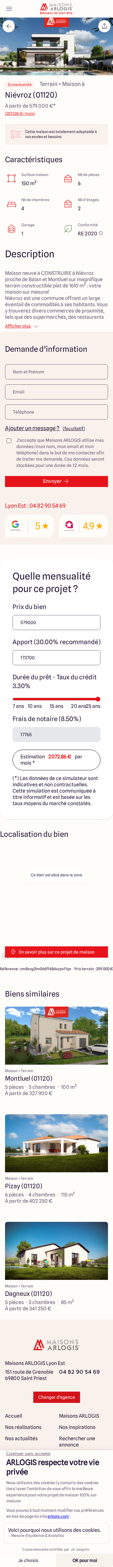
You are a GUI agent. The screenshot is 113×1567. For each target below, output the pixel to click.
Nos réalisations (23, 1427)
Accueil (13, 1416)
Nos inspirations (77, 1427)
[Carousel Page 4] (60, 69)
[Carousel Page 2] (52, 69)
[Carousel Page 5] (64, 69)
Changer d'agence (56, 1397)
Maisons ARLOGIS (79, 1416)
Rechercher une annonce (77, 1442)
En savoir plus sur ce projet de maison (56, 952)
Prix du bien (29, 607)
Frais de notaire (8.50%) (47, 719)
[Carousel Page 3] (56, 69)
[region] (56, 904)
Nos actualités (21, 1438)
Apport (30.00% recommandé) (56, 642)
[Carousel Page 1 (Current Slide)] (49, 69)
